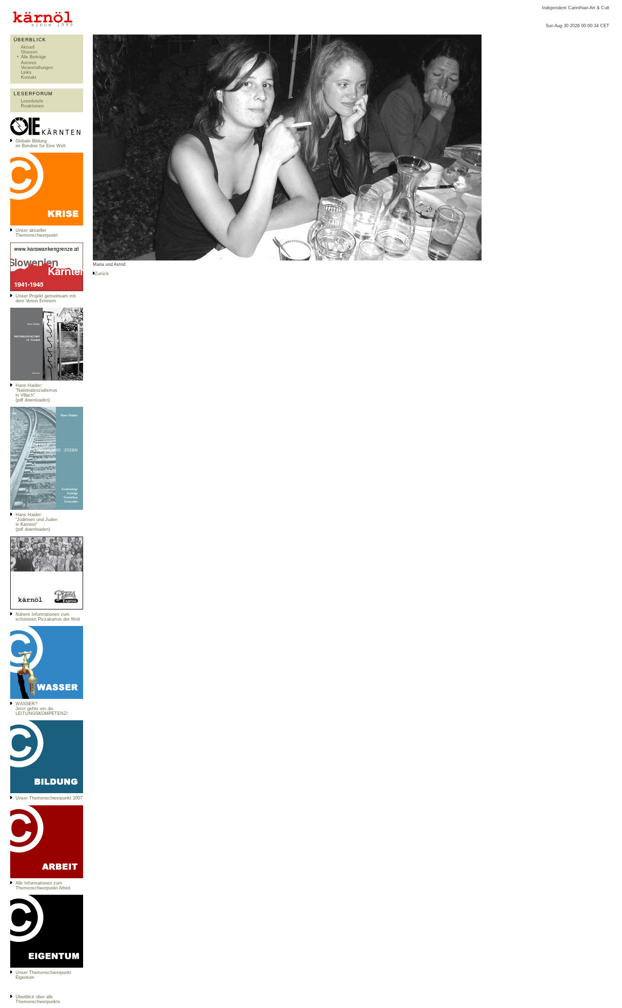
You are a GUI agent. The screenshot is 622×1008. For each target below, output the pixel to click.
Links (26, 72)
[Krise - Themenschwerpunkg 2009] (46, 224)
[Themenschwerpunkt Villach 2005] (46, 966)
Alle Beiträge (33, 56)
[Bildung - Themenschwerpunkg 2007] (46, 791)
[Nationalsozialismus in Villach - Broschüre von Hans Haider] (46, 379)
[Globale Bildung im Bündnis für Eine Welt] (46, 134)
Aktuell (28, 47)
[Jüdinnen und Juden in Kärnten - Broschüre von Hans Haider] (46, 508)
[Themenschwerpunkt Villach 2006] (46, 876)
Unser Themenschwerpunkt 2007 (49, 798)
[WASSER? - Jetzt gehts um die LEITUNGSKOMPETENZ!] (46, 697)
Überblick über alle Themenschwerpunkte (38, 999)
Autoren (28, 62)
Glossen (29, 52)
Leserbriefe (32, 101)
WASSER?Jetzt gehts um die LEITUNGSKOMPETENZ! (42, 708)
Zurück (102, 273)
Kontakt (28, 77)
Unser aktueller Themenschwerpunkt (37, 233)
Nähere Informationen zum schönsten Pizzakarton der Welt (48, 617)
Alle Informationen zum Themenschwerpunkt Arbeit (43, 885)
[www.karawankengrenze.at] (46, 289)
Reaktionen (32, 106)
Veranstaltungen (37, 67)
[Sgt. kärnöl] (46, 608)
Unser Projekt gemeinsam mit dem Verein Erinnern (46, 298)
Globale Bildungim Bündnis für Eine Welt (41, 143)
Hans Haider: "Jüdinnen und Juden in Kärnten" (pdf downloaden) (36, 522)
